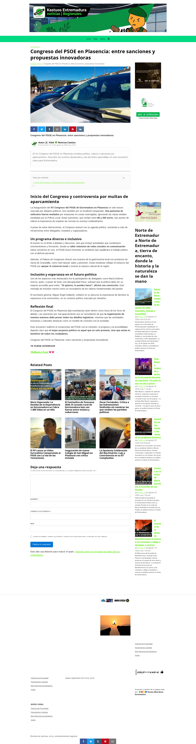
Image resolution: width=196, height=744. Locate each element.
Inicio (88, 39)
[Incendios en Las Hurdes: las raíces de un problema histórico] (143, 426)
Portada (33, 64)
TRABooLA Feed (39, 352)
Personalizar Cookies (39, 682)
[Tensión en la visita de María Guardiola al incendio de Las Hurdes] (143, 476)
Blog (95, 39)
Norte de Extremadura (147, 235)
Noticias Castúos (67, 142)
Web (32, 524)
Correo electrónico (40, 511)
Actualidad (35, 47)
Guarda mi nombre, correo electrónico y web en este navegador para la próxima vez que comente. (70, 536)
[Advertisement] (148, 163)
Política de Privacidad (39, 678)
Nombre (34, 499)
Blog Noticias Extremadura (42, 686)
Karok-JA (141, 317)
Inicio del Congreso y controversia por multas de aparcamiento (59, 182)
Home (102, 39)
